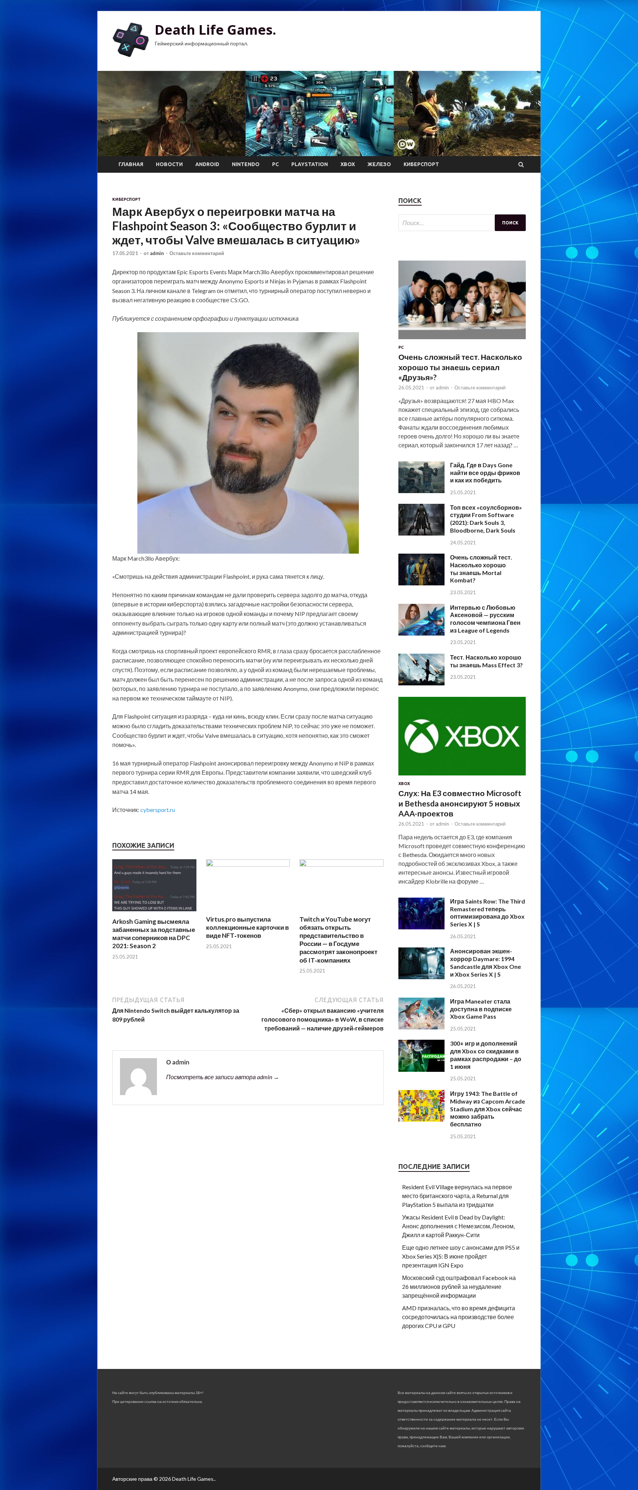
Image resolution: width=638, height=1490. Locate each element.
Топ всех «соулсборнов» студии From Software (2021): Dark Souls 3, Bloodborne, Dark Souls (486, 519)
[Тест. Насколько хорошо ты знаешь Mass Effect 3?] (421, 682)
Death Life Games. (215, 30)
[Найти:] (462, 222)
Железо (379, 164)
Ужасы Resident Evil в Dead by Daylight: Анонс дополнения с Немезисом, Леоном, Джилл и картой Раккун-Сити (458, 1226)
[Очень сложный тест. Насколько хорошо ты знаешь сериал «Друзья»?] (462, 340)
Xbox (347, 164)
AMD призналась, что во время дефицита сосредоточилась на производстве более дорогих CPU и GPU (458, 1316)
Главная (131, 164)
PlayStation (309, 164)
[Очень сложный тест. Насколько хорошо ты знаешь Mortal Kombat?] (421, 582)
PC (275, 164)
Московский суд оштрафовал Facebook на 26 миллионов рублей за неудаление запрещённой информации (459, 1286)
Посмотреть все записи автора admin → (222, 1076)
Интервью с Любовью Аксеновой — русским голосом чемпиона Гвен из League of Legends (485, 619)
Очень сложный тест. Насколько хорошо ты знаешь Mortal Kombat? (481, 569)
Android (207, 164)
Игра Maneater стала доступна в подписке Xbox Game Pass (481, 1009)
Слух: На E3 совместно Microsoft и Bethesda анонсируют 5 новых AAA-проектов (459, 803)
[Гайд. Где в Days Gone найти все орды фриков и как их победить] (421, 490)
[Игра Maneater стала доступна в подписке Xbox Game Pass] (421, 1026)
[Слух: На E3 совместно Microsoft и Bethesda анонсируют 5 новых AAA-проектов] (462, 776)
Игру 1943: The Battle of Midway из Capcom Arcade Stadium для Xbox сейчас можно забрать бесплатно (487, 1109)
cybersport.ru (157, 809)
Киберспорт (421, 164)
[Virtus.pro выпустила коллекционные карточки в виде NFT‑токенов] (248, 864)
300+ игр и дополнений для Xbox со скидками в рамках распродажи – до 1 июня (485, 1055)
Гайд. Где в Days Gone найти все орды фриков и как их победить (485, 472)
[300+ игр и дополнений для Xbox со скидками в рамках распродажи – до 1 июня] (421, 1069)
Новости (169, 164)
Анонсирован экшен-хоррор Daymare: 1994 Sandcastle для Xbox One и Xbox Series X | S (485, 962)
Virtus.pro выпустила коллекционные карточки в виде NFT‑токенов (247, 927)
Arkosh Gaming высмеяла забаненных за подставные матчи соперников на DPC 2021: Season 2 (153, 934)
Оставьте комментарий (196, 253)
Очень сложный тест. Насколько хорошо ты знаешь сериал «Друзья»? (460, 367)
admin (157, 253)
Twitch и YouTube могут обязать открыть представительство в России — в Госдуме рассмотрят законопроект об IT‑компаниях (338, 939)
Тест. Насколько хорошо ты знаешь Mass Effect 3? (486, 661)
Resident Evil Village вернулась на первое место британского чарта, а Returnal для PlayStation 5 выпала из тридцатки (457, 1195)
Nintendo (246, 164)
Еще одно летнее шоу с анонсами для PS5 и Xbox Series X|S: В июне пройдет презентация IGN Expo (460, 1256)
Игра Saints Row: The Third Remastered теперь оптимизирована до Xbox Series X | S (487, 913)
